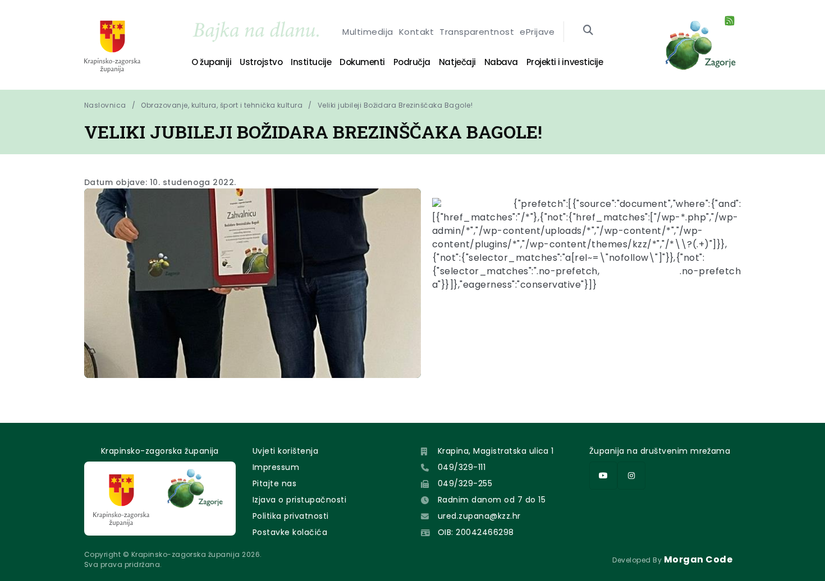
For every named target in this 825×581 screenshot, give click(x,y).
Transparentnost (476, 32)
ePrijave (537, 32)
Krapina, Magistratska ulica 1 (496, 451)
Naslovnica (105, 105)
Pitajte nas (274, 483)
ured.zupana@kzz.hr (479, 516)
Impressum (276, 467)
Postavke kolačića (290, 532)
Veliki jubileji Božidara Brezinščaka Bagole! (395, 105)
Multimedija (367, 32)
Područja (411, 62)
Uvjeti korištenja (285, 451)
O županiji (211, 62)
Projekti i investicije (564, 62)
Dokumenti (362, 62)
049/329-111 (461, 467)
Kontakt (416, 32)
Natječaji (457, 62)
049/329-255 (465, 483)
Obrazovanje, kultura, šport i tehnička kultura (221, 105)
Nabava (501, 62)
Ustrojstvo (261, 62)
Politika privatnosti (291, 516)
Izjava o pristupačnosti (299, 499)
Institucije (311, 62)
